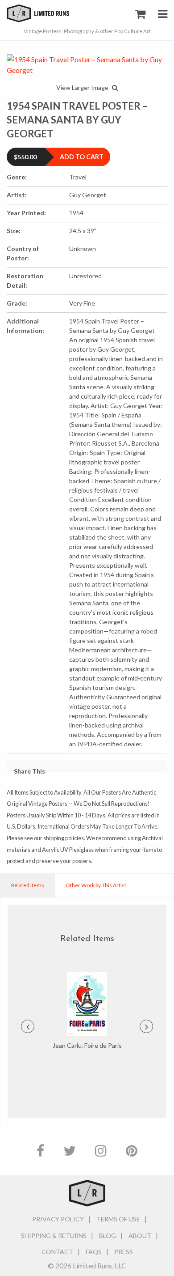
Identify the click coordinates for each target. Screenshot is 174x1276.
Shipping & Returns (54, 1235)
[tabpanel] (87, 1011)
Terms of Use (118, 1219)
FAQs (94, 1251)
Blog (107, 1235)
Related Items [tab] (27, 885)
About (139, 1235)
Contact (57, 1251)
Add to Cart (82, 157)
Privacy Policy (58, 1219)
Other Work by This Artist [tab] (96, 885)
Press (123, 1251)
